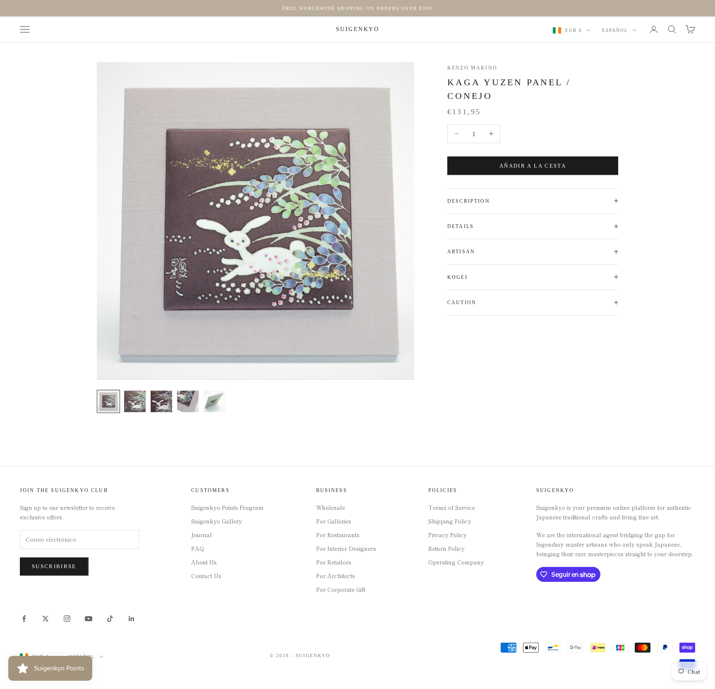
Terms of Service (451, 507)
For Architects (335, 575)
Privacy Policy (447, 535)
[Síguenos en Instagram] (67, 619)
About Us (204, 562)
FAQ (197, 548)
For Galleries (333, 521)
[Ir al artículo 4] (187, 401)
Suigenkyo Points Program (227, 507)
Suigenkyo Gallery (216, 521)
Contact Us (206, 575)
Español (615, 30)
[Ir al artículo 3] (161, 401)
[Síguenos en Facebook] (24, 619)
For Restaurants (338, 535)
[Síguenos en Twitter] (45, 619)
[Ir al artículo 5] (214, 401)
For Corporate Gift (340, 589)
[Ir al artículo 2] (134, 401)
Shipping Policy (449, 521)
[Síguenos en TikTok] (110, 619)
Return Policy (446, 548)
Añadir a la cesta (532, 165)
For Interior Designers (346, 548)
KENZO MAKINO (472, 68)
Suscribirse (54, 566)
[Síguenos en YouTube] (88, 619)
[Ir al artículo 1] (108, 401)
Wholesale (330, 507)
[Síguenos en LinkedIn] (131, 619)
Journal (201, 535)
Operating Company (456, 562)
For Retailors (333, 562)
